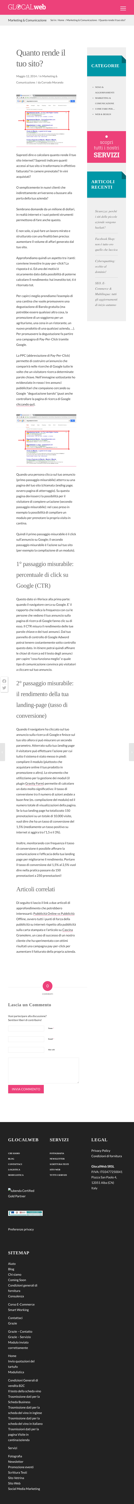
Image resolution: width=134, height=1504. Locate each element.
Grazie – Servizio (19, 1337)
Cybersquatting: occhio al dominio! (105, 266)
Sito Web (14, 1483)
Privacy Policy (100, 1151)
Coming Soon (17, 1280)
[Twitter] (4, 688)
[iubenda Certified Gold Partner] (25, 1194)
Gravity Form (34, 783)
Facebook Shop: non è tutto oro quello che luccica (106, 244)
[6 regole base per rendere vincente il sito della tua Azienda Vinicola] (131, 752)
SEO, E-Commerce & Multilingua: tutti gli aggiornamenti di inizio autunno (106, 294)
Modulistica (16, 1175)
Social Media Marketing (24, 1489)
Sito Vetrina (16, 1478)
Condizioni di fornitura (106, 1156)
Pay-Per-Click (48, 339)
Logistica (14, 1169)
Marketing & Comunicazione (27, 20)
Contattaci (15, 1164)
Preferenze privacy (21, 1229)
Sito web (51, 1050)
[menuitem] (121, 10)
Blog (11, 1159)
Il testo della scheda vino (24, 1391)
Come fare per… (105, 109)
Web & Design (103, 114)
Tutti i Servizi (58, 1175)
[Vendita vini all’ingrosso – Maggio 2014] (2, 752)
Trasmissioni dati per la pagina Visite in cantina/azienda (23, 1434)
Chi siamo (14, 1153)
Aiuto (12, 1264)
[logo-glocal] (27, 7)
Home (12, 1356)
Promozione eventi (21, 1467)
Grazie (12, 1323)
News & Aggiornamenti (104, 90)
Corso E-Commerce (21, 1304)
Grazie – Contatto (20, 1331)
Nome (51, 1028)
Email (51, 1039)
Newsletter (16, 1462)
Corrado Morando (52, 82)
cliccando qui (25, 404)
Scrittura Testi (17, 1472)
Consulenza (16, 1296)
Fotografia (15, 1456)
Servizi (12, 1448)
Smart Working (18, 1310)
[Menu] (121, 8)
